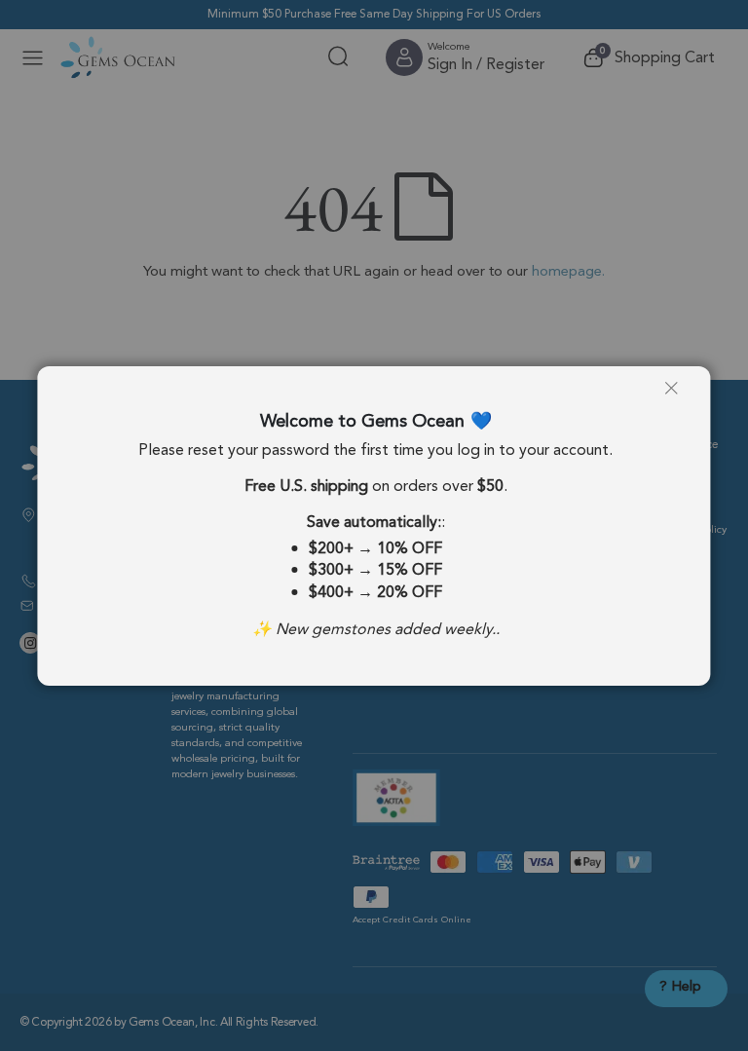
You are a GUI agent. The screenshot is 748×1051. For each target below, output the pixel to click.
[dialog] (374, 525)
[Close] (679, 395)
